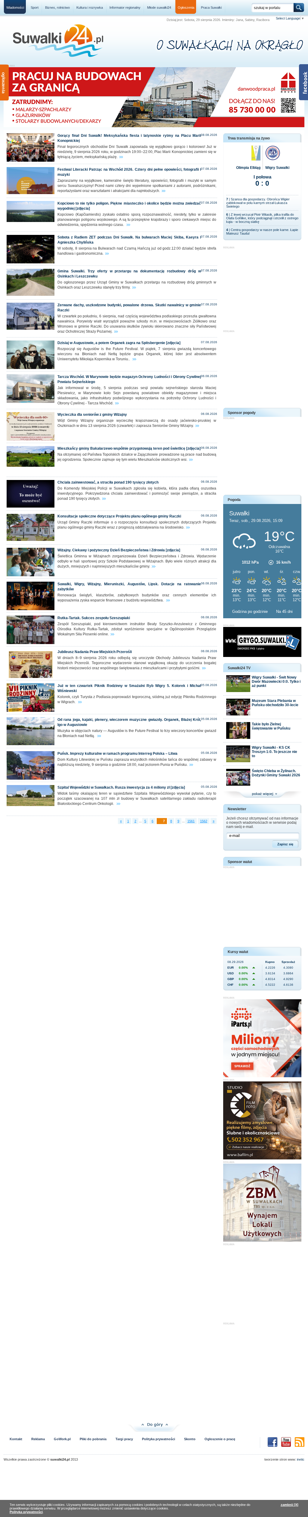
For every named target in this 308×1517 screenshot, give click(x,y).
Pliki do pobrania (93, 1439)
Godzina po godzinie (250, 611)
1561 (191, 821)
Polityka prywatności (158, 1439)
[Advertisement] (262, 286)
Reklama (38, 1439)
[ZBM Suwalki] (262, 1240)
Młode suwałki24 (159, 7)
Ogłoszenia (186, 7)
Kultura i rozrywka (89, 7)
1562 (203, 821)
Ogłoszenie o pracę (220, 1439)
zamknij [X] (289, 1505)
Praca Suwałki (211, 7)
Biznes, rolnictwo (57, 7)
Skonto (190, 1439)
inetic (300, 1459)
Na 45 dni (284, 611)
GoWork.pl (62, 1439)
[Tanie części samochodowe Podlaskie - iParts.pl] (262, 1076)
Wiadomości (15, 7)
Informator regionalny (124, 7)
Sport (34, 7)
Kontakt (16, 1439)
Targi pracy (124, 1439)
